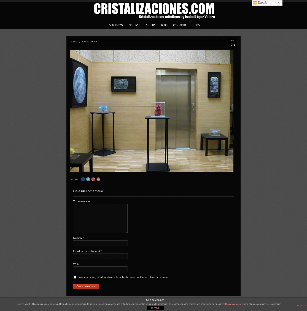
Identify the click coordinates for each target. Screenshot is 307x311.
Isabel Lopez (89, 42)
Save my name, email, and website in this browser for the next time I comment (122, 277)
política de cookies (232, 304)
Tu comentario (82, 201)
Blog (164, 25)
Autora (150, 25)
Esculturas (115, 25)
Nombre (78, 237)
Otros (196, 25)
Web (76, 264)
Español (262, 2)
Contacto (179, 25)
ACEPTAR (155, 308)
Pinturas (134, 25)
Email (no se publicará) (87, 251)
